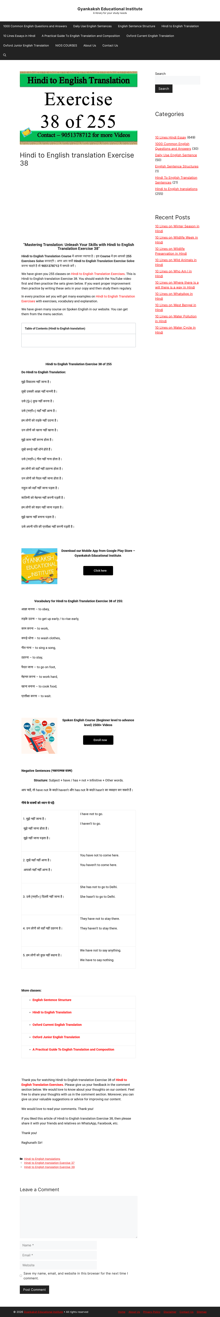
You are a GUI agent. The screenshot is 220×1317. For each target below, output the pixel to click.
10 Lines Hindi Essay (170, 137)
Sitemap (202, 1311)
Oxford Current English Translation (150, 35)
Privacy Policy (151, 1311)
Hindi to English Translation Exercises (98, 274)
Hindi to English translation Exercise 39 (49, 1167)
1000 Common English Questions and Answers (35, 26)
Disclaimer (170, 1311)
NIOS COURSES (66, 45)
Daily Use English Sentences (92, 26)
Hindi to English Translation (180, 26)
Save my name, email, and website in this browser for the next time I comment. (76, 1275)
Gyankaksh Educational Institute (110, 8)
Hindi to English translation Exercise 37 (49, 1162)
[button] (4, 55)
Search (160, 74)
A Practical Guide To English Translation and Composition (81, 35)
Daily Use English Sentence (176, 155)
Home (121, 1311)
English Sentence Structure (136, 26)
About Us (89, 45)
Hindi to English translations (42, 1158)
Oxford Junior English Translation (26, 45)
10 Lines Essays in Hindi (19, 35)
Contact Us (110, 45)
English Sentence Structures (176, 166)
